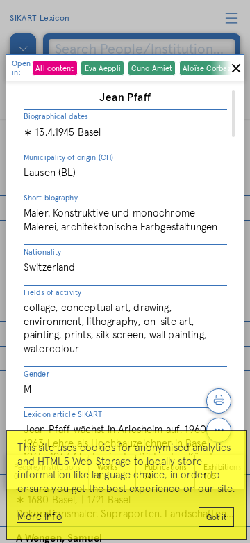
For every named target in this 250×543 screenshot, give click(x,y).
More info (39, 517)
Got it (216, 518)
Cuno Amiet (151, 68)
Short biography (51, 198)
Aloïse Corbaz (207, 68)
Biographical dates (56, 116)
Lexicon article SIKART (63, 414)
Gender (36, 374)
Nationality (42, 252)
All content (54, 68)
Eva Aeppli (103, 68)
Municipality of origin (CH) (68, 158)
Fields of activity (52, 293)
